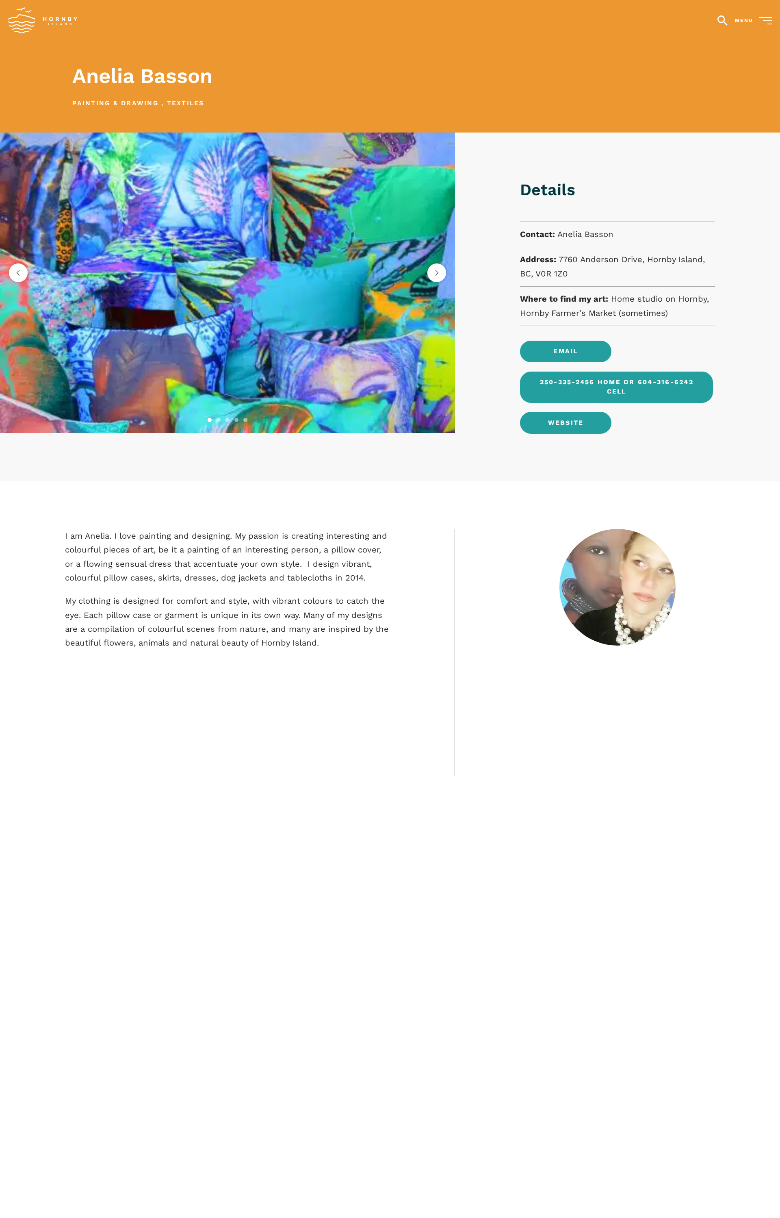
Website (566, 422)
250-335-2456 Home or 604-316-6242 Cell (616, 386)
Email (565, 351)
